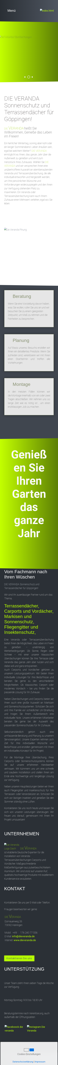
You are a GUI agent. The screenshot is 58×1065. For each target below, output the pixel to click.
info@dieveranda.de (23, 936)
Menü (11, 11)
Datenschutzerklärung (23, 1061)
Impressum (40, 1061)
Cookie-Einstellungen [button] (29, 1054)
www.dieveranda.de (25, 940)
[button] (19, 958)
